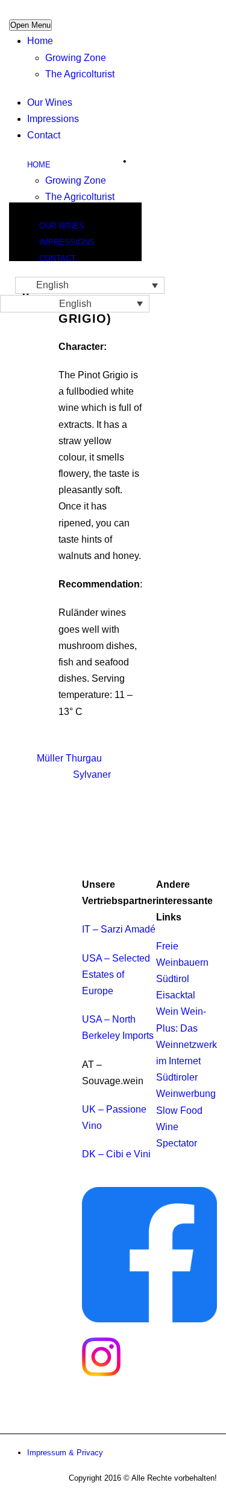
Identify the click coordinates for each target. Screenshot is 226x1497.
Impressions (53, 119)
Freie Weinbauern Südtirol (182, 962)
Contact (43, 135)
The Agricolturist (80, 74)
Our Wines (49, 102)
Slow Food (179, 1110)
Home (40, 41)
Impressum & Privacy (65, 1452)
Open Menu (30, 25)
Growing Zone (75, 58)
